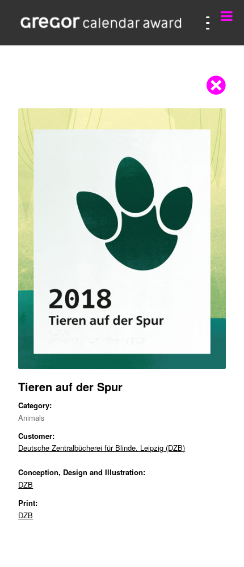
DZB (25, 484)
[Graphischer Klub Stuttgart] (101, 22)
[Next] (200, 239)
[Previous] (44, 239)
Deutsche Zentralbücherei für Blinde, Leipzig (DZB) (101, 447)
